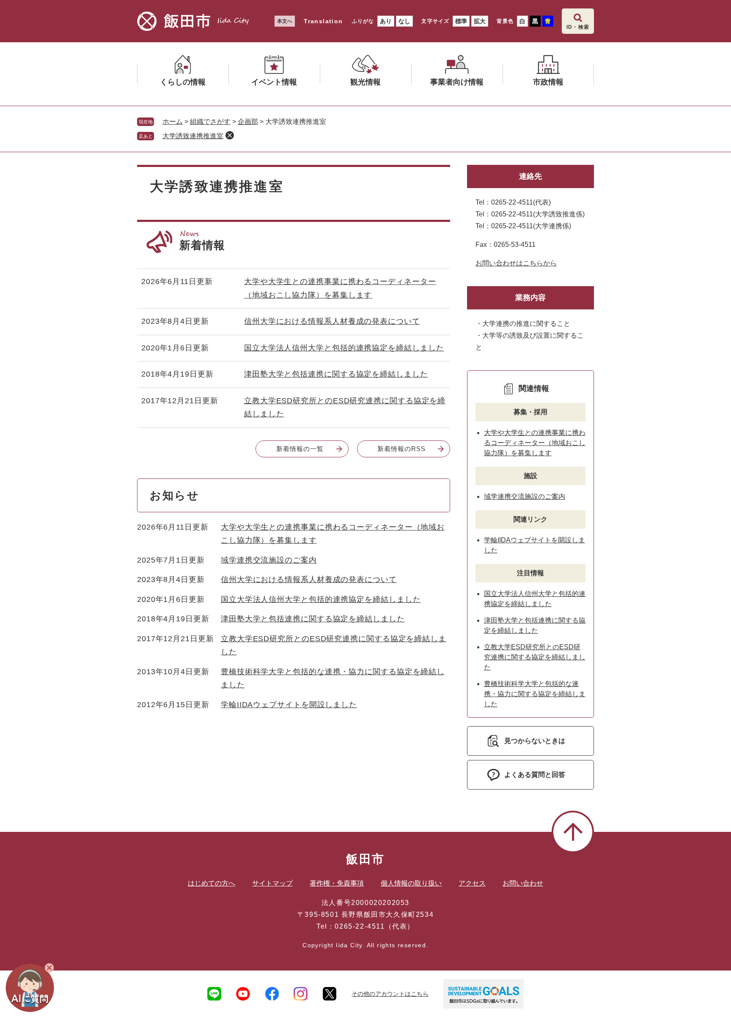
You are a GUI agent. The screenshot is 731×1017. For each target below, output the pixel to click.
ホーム (172, 121)
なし (404, 21)
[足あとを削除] (229, 135)
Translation (323, 21)
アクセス (472, 883)
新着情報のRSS (401, 448)
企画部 (248, 121)
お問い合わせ (523, 883)
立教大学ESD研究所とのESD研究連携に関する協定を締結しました (534, 657)
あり (386, 21)
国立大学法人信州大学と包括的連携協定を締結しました (344, 348)
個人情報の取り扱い (411, 883)
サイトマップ (272, 883)
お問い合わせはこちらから (516, 263)
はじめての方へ (211, 883)
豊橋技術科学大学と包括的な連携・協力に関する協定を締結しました (534, 694)
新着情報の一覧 (299, 448)
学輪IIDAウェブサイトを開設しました (289, 704)
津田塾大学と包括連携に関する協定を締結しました (336, 374)
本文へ (284, 21)
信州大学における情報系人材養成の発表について (332, 321)
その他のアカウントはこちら (390, 993)
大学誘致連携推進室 (192, 135)
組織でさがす (210, 121)
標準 (461, 21)
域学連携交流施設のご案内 (269, 560)
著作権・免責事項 (337, 883)
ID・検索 (577, 27)
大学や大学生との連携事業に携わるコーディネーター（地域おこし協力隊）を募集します (534, 443)
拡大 (480, 21)
